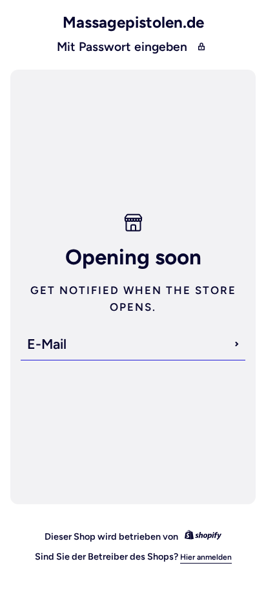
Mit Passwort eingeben (122, 46)
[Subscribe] (237, 344)
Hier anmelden (206, 557)
